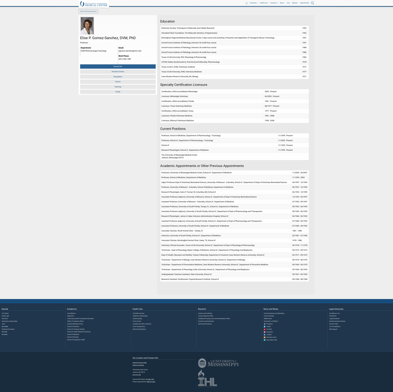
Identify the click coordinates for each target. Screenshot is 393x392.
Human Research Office (205, 316)
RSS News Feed (270, 337)
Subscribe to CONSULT (271, 321)
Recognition (118, 77)
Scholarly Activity (118, 72)
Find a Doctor (137, 321)
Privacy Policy (333, 324)
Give (288, 3)
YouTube (268, 329)
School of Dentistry (73, 326)
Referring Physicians (139, 329)
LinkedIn (268, 335)
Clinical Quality (137, 318)
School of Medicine (73, 334)
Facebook (269, 324)
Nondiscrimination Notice (337, 321)
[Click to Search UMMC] (312, 3)
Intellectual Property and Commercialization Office (214, 318)
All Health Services (138, 313)
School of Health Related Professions (79, 332)
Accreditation (71, 313)
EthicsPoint (333, 316)
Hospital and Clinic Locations (142, 324)
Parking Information (8, 329)
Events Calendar (269, 316)
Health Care (263, 3)
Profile (118, 92)
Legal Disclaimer (334, 318)
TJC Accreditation (334, 326)
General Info (117, 66)
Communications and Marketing (274, 313)
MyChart (295, 3)
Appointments (304, 3)
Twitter (268, 326)
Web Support (333, 329)
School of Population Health (76, 340)
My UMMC (5, 326)
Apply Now (70, 316)
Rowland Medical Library (75, 324)
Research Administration (206, 321)
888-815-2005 (151, 381)
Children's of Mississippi (140, 316)
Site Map (4, 332)
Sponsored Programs (205, 324)
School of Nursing (72, 337)
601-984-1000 (150, 379)
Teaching (118, 87)
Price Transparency (139, 326)
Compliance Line (334, 313)
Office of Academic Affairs (75, 321)
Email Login (5, 316)
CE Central (5, 313)
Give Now (5, 318)
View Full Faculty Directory (88, 11)
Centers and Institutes (205, 313)
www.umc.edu (137, 374)
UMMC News (268, 318)
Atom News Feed (271, 340)
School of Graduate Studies (76, 329)
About (282, 3)
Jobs (3, 324)
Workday (4, 334)
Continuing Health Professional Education (80, 318)
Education (253, 3)
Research (274, 3)
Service (117, 82)
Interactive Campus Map (9, 321)
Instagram (269, 332)
